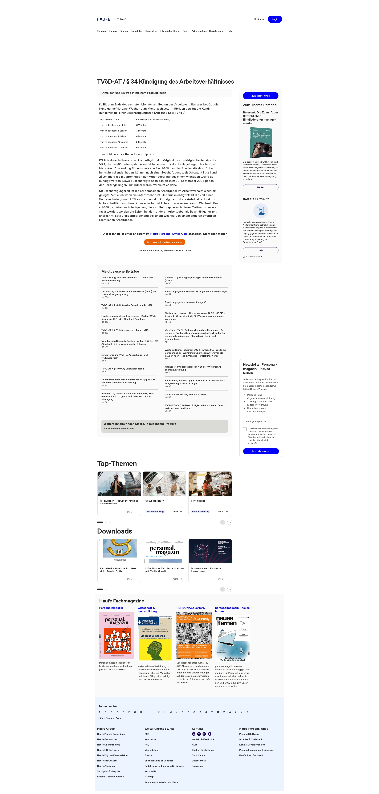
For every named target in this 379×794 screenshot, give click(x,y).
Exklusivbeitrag (155, 511)
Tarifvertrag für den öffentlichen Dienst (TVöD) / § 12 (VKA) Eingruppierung (128, 293)
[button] (275, 19)
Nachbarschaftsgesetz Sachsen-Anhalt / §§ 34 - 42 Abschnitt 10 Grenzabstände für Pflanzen (129, 342)
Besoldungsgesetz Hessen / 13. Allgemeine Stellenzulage (196, 291)
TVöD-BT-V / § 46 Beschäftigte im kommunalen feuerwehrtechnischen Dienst (195, 407)
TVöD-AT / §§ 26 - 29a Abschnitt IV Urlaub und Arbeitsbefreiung (127, 279)
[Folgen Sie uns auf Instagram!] (204, 734)
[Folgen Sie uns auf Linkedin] (193, 734)
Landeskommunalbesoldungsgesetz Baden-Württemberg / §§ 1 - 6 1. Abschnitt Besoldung (128, 318)
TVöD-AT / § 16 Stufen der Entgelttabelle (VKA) (127, 305)
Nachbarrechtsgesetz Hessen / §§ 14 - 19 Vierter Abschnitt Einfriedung (194, 368)
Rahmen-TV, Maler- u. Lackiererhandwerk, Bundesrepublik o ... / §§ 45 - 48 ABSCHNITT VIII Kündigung (127, 396)
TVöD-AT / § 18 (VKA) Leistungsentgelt (122, 368)
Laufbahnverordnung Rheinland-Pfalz (185, 394)
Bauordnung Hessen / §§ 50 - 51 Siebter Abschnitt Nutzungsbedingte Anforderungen (195, 382)
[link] (101, 31)
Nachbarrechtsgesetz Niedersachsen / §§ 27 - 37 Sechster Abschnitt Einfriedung (128, 381)
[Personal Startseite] (104, 19)
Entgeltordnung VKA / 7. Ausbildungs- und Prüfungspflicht (124, 356)
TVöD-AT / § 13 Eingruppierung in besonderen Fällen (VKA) (193, 279)
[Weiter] (229, 522)
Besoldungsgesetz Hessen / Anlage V (185, 302)
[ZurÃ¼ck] (222, 522)
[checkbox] (245, 429)
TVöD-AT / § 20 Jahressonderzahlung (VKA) (125, 330)
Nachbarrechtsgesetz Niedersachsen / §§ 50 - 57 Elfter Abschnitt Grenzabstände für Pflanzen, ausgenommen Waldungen (195, 316)
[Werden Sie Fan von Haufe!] (209, 734)
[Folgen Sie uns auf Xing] (199, 734)
